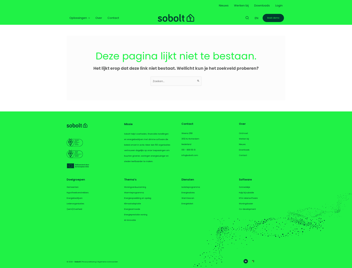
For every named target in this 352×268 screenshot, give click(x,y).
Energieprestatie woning (135, 214)
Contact (243, 155)
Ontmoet (243, 133)
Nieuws (242, 144)
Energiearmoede (132, 209)
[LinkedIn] (246, 261)
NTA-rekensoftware (248, 198)
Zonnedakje (244, 187)
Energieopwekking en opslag (137, 198)
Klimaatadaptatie (132, 203)
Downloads (244, 149)
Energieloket (187, 203)
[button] (88, 18)
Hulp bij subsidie (246, 192)
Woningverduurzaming (135, 187)
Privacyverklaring (89, 262)
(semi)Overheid (74, 209)
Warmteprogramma (134, 192)
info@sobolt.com (190, 155)
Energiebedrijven (74, 198)
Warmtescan (188, 198)
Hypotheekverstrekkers (78, 192)
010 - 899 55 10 (189, 149)
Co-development (247, 209)
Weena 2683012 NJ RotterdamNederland (190, 139)
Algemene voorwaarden (107, 262)
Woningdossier (246, 203)
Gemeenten (73, 187)
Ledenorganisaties (75, 203)
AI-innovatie (130, 220)
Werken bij (244, 138)
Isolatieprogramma (191, 187)
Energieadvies (188, 192)
